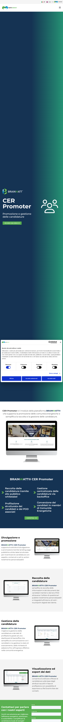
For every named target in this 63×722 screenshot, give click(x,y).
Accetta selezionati (31, 378)
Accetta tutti (51, 378)
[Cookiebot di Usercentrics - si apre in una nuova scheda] (50, 342)
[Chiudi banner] (60, 342)
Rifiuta (12, 378)
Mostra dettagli (53, 373)
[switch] (23, 367)
